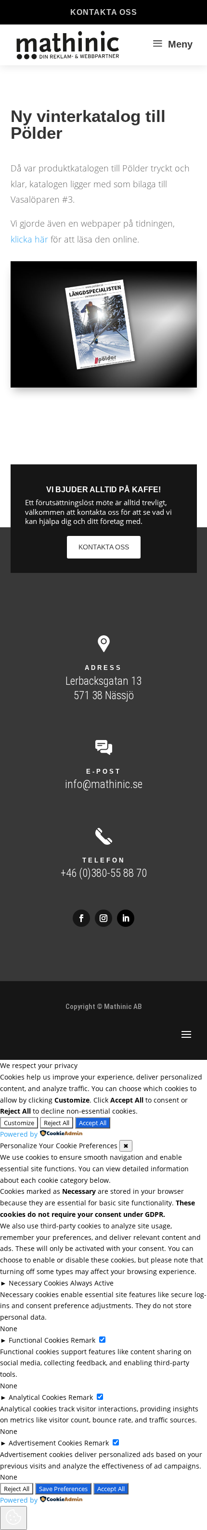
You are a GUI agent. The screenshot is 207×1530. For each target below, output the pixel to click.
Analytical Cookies (37, 1397)
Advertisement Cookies (45, 1442)
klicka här (29, 239)
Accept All (92, 1122)
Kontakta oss (103, 12)
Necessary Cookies (38, 1282)
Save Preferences (63, 1488)
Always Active (92, 1282)
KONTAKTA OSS (103, 547)
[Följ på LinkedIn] (125, 918)
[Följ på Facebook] (81, 918)
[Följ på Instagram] (103, 918)
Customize (19, 1122)
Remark (83, 1340)
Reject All (56, 1122)
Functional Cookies (39, 1340)
